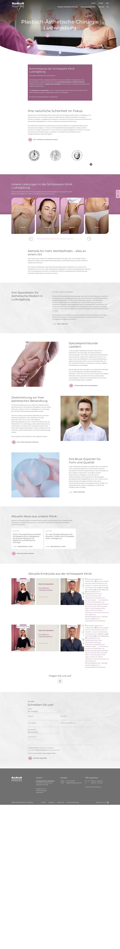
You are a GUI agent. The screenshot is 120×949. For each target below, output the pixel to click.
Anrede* (30, 709)
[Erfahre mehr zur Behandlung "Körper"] (72, 230)
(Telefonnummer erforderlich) (42, 747)
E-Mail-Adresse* (32, 723)
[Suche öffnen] (107, 6)
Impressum (51, 802)
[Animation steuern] (91, 164)
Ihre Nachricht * (32, 737)
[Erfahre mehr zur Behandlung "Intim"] (97, 230)
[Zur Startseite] (17, 5)
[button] (31, 239)
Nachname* (64, 716)
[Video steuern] (60, 52)
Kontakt (100, 3)
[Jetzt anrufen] (118, 192)
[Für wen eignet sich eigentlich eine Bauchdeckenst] (23, 591)
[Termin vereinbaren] (118, 196)
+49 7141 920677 (70, 781)
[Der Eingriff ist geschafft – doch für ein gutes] (47, 591)
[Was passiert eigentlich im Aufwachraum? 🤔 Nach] (97, 600)
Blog (107, 3)
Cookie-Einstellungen (73, 802)
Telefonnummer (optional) (68, 723)
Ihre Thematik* (32, 729)
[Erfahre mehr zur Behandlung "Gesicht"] (47, 230)
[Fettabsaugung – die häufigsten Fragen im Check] (72, 591)
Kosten (93, 3)
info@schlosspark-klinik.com (74, 783)
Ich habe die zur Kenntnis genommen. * (45, 750)
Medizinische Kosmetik (88, 7)
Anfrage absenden (40, 758)
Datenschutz (60, 802)
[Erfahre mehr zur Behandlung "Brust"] (23, 230)
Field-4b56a (12, 702)
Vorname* (30, 716)
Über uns (101, 7)
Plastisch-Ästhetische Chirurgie (68, 7)
